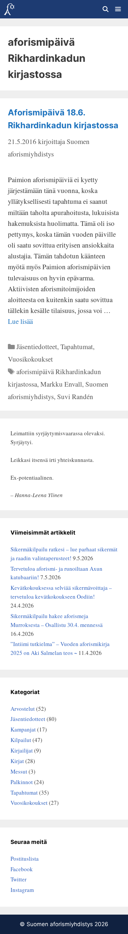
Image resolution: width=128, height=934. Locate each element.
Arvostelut (23, 708)
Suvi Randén (75, 396)
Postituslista (25, 858)
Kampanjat (23, 729)
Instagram (22, 890)
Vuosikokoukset (30, 359)
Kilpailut (21, 740)
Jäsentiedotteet (36, 346)
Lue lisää (20, 321)
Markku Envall (61, 384)
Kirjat (17, 761)
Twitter (19, 879)
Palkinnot (22, 782)
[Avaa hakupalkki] (105, 9)
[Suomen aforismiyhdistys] (9, 9)
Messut (19, 771)
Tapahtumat (76, 346)
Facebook (22, 869)
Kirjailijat (22, 750)
